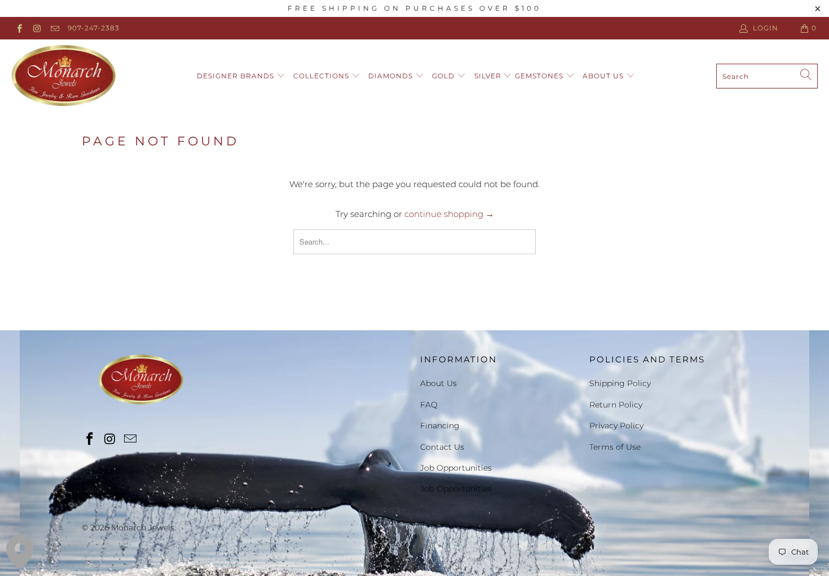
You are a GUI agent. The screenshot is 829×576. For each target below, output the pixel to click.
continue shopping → (449, 214)
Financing (440, 425)
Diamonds (391, 76)
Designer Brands (236, 76)
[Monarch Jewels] (63, 76)
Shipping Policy (620, 383)
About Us (604, 76)
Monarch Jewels (142, 527)
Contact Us (442, 447)
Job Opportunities (456, 468)
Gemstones (540, 76)
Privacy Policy (616, 425)
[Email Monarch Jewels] (54, 28)
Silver (489, 76)
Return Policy (615, 405)
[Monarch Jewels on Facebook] (19, 28)
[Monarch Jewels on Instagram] (36, 28)
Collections (322, 76)
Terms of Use (615, 447)
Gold (444, 76)
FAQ (429, 405)
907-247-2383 (94, 28)
